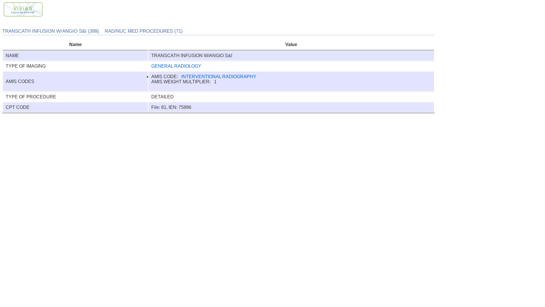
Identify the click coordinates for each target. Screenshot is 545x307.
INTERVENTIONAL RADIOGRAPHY (218, 76)
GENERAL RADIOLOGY (176, 66)
